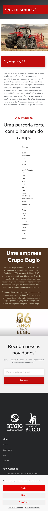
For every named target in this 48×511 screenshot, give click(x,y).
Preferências (24, 502)
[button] (24, 322)
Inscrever (24, 380)
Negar (24, 495)
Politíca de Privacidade (15, 508)
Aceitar (24, 488)
